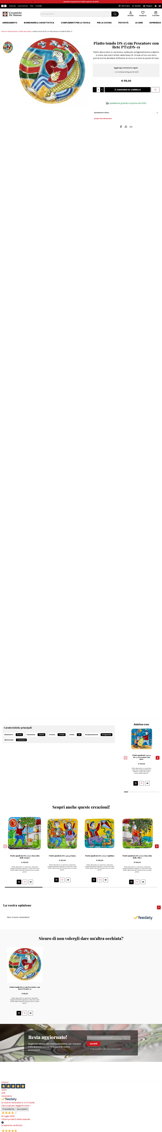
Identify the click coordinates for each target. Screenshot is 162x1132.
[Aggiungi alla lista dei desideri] (155, 89)
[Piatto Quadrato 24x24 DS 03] (62, 833)
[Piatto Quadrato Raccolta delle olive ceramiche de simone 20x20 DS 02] (137, 833)
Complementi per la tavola (75, 23)
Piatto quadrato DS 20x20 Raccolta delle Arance (24, 857)
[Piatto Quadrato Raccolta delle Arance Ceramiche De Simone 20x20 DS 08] (25, 833)
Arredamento (9, 23)
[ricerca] (115, 14)
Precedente (8, 1109)
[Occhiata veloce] (147, 783)
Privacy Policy (125, 1049)
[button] (33, 2)
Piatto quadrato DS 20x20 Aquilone (99, 856)
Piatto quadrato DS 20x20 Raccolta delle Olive (137, 857)
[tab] (9, 23)
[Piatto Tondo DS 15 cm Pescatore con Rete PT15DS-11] (52, 71)
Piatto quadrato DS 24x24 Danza (62, 856)
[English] (160, 6)
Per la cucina (104, 23)
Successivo (22, 1109)
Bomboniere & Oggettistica (39, 23)
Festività (123, 23)
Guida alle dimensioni (103, 118)
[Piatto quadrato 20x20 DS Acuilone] (100, 833)
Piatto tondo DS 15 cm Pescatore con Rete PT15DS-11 (25, 988)
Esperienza (155, 23)
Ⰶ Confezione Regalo (127, 72)
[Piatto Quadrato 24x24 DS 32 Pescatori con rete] (141, 738)
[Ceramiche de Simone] (12, 13)
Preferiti (142, 15)
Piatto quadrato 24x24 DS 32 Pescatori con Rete (141, 757)
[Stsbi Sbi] (2, 6)
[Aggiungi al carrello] (135, 783)
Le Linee (139, 23)
